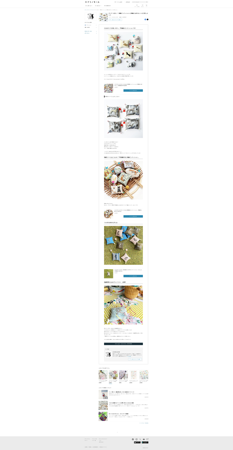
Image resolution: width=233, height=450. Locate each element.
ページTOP (117, 432)
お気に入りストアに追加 (116, 19)
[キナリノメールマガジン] (147, 439)
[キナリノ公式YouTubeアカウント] (144, 439)
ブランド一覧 (94, 438)
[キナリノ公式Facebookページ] (133, 439)
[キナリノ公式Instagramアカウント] (136, 439)
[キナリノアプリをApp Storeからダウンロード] (137, 443)
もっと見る (129, 356)
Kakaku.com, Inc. (145, 447)
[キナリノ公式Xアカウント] (140, 439)
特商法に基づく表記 (88, 31)
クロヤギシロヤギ (116, 352)
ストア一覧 (94, 440)
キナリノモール (87, 9)
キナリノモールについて (103, 438)
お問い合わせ (87, 33)
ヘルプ (100, 440)
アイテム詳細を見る (133, 90)
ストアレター (92, 9)
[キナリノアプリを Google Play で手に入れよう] (145, 443)
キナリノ (86, 440)
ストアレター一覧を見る (144, 423)
